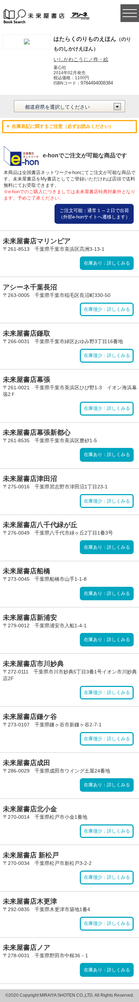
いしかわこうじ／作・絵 (80, 59)
